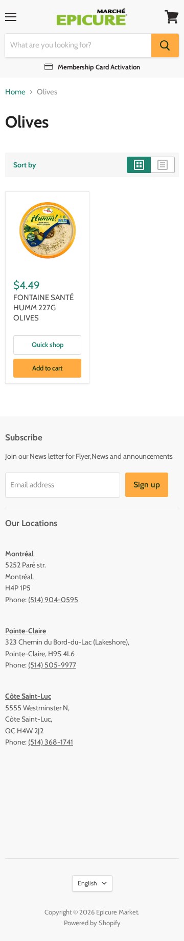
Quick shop (47, 344)
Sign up (146, 484)
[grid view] (139, 165)
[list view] (163, 165)
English (87, 883)
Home (15, 92)
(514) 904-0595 (53, 599)
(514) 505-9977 (52, 665)
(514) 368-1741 (50, 742)
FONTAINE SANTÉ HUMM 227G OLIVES (43, 307)
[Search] (165, 45)
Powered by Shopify (92, 923)
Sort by (24, 165)
